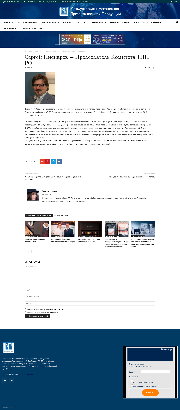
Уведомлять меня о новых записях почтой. (43, 312)
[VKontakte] (176, 1)
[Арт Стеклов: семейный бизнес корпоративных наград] (63, 229)
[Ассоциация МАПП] (90, 11)
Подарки (67, 22)
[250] (75, 39)
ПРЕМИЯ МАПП (97, 22)
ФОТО (145, 22)
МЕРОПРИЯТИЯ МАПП (119, 22)
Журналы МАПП (49, 22)
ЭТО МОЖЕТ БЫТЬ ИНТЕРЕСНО (39, 216)
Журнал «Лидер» (52, 2)
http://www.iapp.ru (47, 194)
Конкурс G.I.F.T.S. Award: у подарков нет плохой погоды (132, 177)
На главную (29, 51)
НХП (41, 28)
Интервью (55, 236)
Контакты (86, 2)
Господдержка (28, 28)
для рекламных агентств (143, 382)
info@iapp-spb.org (25, 374)
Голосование (11, 28)
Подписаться (150, 392)
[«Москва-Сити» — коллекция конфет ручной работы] (90, 229)
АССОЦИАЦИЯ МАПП (27, 22)
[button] (177, 22)
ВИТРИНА (81, 22)
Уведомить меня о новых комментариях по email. (45, 309)
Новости (8, 22)
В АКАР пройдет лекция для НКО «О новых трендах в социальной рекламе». (53, 178)
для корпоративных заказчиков (145, 386)
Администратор (50, 191)
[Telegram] (172, 1)
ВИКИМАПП (156, 22)
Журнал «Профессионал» (36, 2)
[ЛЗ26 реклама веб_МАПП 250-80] (108, 39)
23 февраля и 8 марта (32, 236)
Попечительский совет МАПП (70, 2)
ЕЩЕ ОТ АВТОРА (61, 216)
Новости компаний (42, 51)
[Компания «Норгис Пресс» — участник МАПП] (37, 229)
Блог (136, 22)
